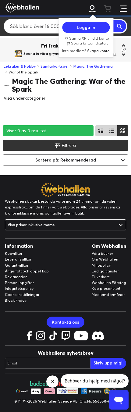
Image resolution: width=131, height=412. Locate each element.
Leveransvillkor (18, 259)
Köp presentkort (106, 288)
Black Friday (16, 300)
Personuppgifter (19, 282)
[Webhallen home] (21, 7)
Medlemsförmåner (108, 294)
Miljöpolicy (101, 265)
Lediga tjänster (105, 271)
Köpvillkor (13, 253)
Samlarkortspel (55, 66)
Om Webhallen (105, 259)
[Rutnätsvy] (122, 130)
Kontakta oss (65, 322)
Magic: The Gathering (93, 66)
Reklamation (16, 277)
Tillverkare (101, 277)
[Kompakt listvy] (111, 130)
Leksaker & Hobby (20, 66)
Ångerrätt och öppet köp (27, 271)
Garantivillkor (16, 265)
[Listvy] (100, 130)
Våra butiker (102, 253)
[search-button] (119, 26)
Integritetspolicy (19, 288)
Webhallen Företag (109, 282)
